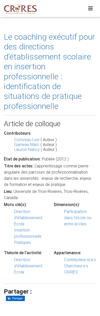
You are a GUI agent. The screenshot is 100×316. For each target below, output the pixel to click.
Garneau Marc (26, 144)
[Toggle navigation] (90, 8)
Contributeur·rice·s (80, 259)
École (19, 223)
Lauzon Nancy (27, 149)
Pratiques (22, 242)
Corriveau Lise (26, 139)
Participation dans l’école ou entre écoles (77, 217)
